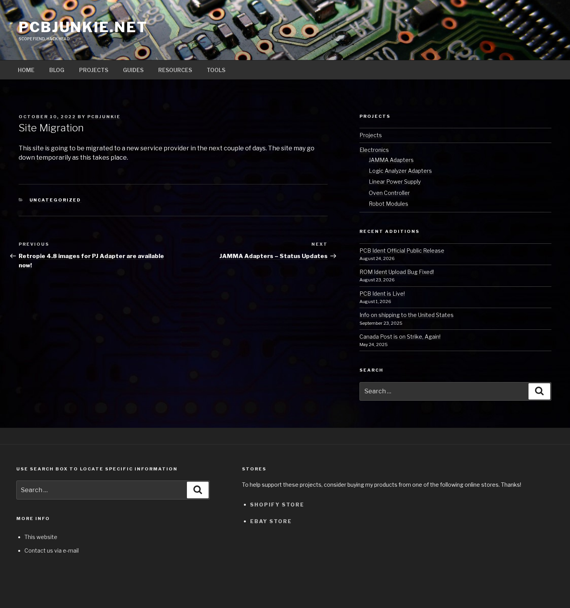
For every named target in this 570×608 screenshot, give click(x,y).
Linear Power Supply (395, 181)
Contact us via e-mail (51, 550)
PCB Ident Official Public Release (401, 250)
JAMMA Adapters (391, 160)
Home (26, 70)
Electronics (374, 149)
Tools (216, 70)
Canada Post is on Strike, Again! (399, 336)
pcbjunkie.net (83, 27)
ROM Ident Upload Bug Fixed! (396, 272)
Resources (175, 70)
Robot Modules (388, 203)
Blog (56, 70)
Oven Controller (389, 192)
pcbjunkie (104, 116)
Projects (93, 70)
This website (40, 537)
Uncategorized (55, 200)
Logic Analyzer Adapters (400, 170)
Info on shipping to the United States (406, 315)
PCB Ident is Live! (382, 293)
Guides (133, 70)
